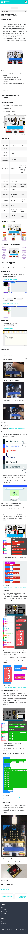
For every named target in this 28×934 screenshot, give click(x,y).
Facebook (3, 909)
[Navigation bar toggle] (2, 2)
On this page (5, 11)
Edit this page (6, 889)
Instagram (3, 911)
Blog (2, 921)
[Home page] (2, 6)
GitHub (3, 923)
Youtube (3, 913)
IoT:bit (4, 24)
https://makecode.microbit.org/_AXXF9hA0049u (14, 687)
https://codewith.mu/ (8, 328)
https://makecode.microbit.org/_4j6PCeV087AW (15, 587)
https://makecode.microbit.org (10, 279)
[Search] (26, 2)
